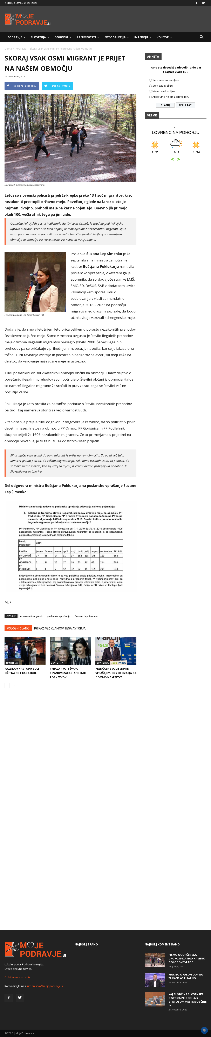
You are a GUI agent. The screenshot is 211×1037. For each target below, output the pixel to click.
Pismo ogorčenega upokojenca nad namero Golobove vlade (187, 958)
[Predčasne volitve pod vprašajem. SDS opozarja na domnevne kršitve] (115, 651)
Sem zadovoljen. (162, 85)
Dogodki (61, 37)
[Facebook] (196, 3)
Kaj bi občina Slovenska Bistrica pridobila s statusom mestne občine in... (187, 999)
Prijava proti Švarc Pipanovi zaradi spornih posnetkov (68, 673)
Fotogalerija (115, 37)
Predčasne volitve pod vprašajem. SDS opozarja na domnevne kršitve (115, 673)
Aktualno (12, 663)
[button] (201, 37)
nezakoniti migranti (31, 616)
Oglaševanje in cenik (17, 977)
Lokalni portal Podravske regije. (24, 964)
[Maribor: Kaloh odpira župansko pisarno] (155, 980)
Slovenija (38, 37)
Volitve (163, 37)
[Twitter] (203, 3)
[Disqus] (70, 753)
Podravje (14, 37)
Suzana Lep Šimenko (86, 616)
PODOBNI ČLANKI (18, 628)
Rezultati (185, 105)
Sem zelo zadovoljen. (165, 80)
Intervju (141, 37)
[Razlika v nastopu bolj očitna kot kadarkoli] (25, 651)
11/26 (196, 154)
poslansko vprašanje (58, 616)
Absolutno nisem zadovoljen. (170, 97)
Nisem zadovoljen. (164, 91)
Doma (8, 48)
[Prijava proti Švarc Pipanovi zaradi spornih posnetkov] (70, 651)
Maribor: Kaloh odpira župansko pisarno (186, 976)
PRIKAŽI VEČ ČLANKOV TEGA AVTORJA (60, 628)
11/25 (155, 154)
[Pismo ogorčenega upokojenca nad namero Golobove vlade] (155, 960)
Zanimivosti (86, 37)
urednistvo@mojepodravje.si (45, 986)
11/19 (175, 154)
